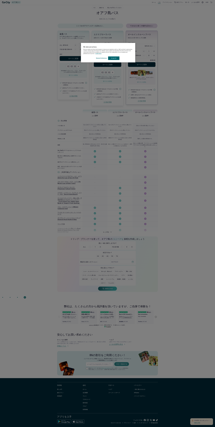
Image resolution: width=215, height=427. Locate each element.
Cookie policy (98, 53)
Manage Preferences (101, 58)
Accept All (113, 58)
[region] (108, 53)
